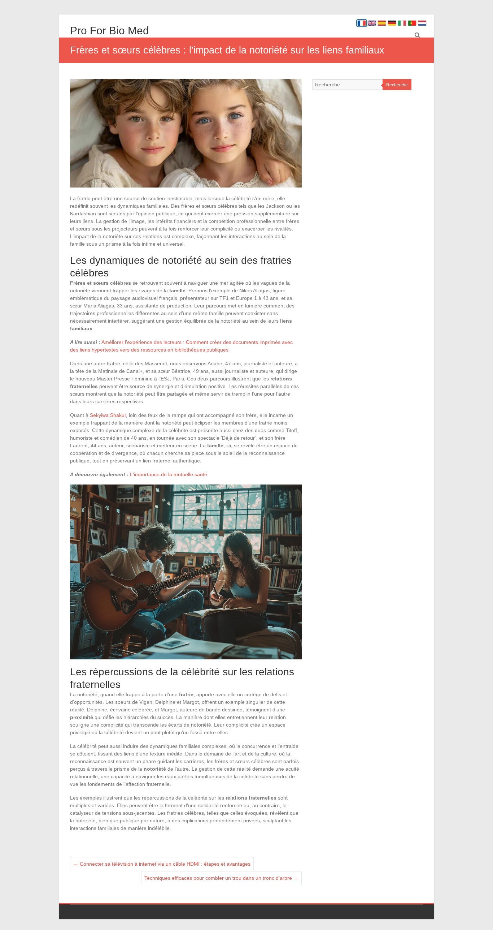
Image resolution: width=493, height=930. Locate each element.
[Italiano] (402, 23)
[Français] (361, 23)
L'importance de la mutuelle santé (168, 474)
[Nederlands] (422, 23)
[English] (371, 23)
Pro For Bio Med (109, 30)
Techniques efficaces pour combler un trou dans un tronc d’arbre (221, 878)
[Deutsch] (392, 23)
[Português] (412, 23)
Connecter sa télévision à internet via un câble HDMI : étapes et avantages (161, 864)
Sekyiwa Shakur (108, 415)
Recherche (397, 84)
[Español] (382, 23)
